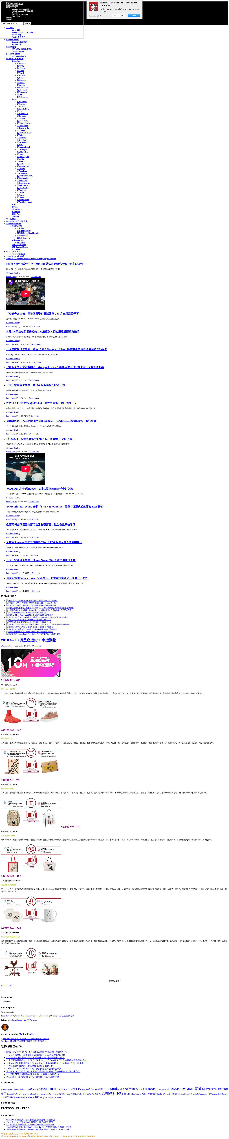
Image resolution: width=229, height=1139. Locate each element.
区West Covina (23, 200)
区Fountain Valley (24, 133)
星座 (63, 1016)
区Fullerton (21, 135)
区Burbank (21, 116)
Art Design (4, 1089)
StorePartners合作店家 (15, 256)
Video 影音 (82, 1094)
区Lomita (20, 154)
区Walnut (20, 197)
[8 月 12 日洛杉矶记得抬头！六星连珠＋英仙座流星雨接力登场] (31, 605)
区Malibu (20, 159)
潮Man (186, 1094)
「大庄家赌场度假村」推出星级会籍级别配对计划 (35, 385)
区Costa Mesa (22, 126)
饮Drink (15, 207)
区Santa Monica (23, 183)
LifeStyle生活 (176, 1089)
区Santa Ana (22, 181)
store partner (44, 1094)
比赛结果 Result (23, 236)
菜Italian (20, 78)
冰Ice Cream (17, 209)
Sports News (21, 1094)
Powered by (93, 16)
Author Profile (27, 1034)
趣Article (31, 1097)
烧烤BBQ (20, 66)
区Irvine (20, 145)
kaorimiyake (11, 277)
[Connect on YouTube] (84, 1136)
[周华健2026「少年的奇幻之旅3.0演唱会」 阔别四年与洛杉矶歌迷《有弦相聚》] (37, 617)
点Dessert (15, 216)
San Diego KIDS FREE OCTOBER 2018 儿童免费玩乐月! (23, 1041)
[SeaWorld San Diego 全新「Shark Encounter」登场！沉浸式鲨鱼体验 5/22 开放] (38, 625)
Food (119, 1089)
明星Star (180, 1094)
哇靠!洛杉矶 (8, 1134)
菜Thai (19, 95)
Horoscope (35, 1016)
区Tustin (20, 193)
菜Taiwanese (22, 92)
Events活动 (84, 1089)
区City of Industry (24, 123)
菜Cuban (20, 71)
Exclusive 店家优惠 (19, 42)
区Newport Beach (24, 166)
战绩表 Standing (23, 238)
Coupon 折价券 (12, 40)
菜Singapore (22, 90)
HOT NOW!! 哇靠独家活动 (22, 49)
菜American (22, 64)
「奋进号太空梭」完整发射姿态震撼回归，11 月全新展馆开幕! (43, 313)
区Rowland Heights (25, 176)
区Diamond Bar (23, 128)
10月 (8, 1016)
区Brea (19, 111)
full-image (26, 1016)
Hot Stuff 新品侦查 (19, 56)
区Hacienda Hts (23, 142)
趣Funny (40, 1097)
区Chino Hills (22, 121)
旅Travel (172, 1093)
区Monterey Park (23, 164)
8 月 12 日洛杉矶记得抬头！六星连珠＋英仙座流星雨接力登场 (42, 331)
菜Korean (21, 83)
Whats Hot (21, 1020)
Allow (134, 15)
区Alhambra (22, 102)
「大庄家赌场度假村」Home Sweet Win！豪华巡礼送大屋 (41, 560)
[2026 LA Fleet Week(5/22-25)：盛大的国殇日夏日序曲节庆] (29, 615)
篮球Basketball (18, 240)
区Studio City (22, 188)
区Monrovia (21, 161)
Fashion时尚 (97, 1089)
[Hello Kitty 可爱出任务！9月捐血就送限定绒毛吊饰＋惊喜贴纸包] (32, 601)
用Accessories (202, 1094)
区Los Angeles (23, 157)
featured (18, 1016)
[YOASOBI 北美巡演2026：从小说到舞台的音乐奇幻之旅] (29, 622)
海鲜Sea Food (22, 87)
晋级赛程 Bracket (23, 231)
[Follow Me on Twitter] (38, 1136)
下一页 (7, 985)
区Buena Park (22, 114)
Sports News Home (33, 1094)
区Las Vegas (22, 150)
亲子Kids (9, 1097)
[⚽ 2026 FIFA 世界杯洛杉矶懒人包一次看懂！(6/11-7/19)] (29, 620)
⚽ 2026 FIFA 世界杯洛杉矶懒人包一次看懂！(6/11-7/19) (39, 438)
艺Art (2, 1097)
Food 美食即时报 (13, 54)
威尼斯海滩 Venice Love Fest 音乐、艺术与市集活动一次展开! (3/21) (47, 578)
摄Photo (165, 1094)
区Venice (20, 195)
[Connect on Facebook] (60, 1136)
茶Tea (14, 204)
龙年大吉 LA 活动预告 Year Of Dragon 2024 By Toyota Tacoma (31, 259)
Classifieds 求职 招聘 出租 (16, 221)
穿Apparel (213, 1094)
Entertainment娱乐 (67, 1089)
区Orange (21, 169)
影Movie (157, 1093)
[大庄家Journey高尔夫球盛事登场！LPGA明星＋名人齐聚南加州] (31, 629)
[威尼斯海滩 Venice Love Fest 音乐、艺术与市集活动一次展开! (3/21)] (33, 634)
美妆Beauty (222, 1094)
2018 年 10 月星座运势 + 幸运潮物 (28, 640)
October (53, 1016)
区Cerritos (21, 118)
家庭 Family (147, 1094)
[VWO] (100, 16)
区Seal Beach (22, 185)
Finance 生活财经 (13, 251)
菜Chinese (21, 68)
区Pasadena (22, 171)
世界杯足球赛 (17, 226)
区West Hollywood (24, 202)
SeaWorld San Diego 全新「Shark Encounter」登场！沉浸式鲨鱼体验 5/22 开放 (54, 506)
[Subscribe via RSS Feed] (14, 1136)
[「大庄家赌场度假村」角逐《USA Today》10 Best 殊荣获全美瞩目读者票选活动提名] (40, 608)
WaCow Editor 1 (7, 646)
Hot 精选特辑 (11, 219)
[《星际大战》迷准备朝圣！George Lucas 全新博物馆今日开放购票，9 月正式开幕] (38, 610)
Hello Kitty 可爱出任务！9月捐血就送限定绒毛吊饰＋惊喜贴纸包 (44, 263)
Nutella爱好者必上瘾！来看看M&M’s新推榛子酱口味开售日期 (26, 1039)
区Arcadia (21, 107)
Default (51, 1089)
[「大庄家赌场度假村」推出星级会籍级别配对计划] (26, 613)
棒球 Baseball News (20, 247)
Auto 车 (11, 1089)
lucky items (44, 1016)
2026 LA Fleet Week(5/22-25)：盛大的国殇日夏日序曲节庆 (41, 403)
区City (14, 99)
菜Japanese (21, 80)
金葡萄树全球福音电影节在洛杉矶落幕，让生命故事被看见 (40, 524)
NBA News (21, 243)
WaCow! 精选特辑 (95, 1094)
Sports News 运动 (13, 224)
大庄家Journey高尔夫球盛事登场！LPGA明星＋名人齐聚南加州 (44, 542)
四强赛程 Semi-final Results (28, 233)
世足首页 (20, 228)
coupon (27, 1089)
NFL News (16, 249)
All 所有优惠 (16, 44)
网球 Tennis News (19, 245)
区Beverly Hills (23, 109)
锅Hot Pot (15, 214)
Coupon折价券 (38, 1089)
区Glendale (21, 140)
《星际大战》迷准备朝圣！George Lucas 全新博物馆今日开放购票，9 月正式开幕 (55, 367)
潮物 (68, 1016)
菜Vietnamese (22, 97)
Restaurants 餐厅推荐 (14, 59)
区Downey (21, 130)
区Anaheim (21, 104)
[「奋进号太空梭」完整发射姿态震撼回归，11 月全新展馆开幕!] (31, 603)
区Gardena (21, 138)
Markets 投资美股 (18, 254)
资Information (20, 1097)
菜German (21, 75)
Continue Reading (13, 273)
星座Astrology (31, 1020)
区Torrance (21, 190)
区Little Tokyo (22, 152)
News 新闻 (194, 1089)
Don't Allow (118, 15)
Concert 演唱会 (18, 52)
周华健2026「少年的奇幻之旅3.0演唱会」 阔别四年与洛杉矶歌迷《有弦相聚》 (52, 420)
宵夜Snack (16, 212)
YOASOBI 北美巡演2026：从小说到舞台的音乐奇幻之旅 (39, 488)
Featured (12, 1020)
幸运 (59, 1016)
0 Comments (36, 277)
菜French (20, 73)
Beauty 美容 (19, 1089)
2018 (12, 1016)
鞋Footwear (57, 1097)
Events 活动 (11, 47)
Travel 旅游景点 (71, 1094)
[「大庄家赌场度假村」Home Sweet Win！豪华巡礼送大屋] (29, 632)
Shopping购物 (11, 1094)
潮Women (193, 1094)
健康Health (126, 1094)
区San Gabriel (22, 178)
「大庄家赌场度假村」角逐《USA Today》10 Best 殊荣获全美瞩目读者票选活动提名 (56, 349)
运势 (72, 1016)
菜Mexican (21, 85)
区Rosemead (22, 173)
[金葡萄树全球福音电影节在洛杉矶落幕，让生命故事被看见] (29, 627)
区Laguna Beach (23, 147)
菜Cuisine (16, 61)
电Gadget (49, 1097)
